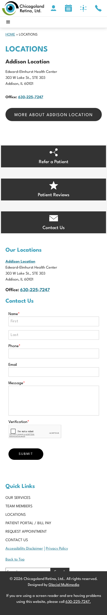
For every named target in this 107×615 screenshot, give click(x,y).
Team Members (18, 506)
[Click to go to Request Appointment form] (68, 8)
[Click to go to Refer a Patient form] (83, 8)
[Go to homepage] (23, 8)
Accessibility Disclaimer (24, 549)
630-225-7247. (78, 602)
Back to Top (15, 560)
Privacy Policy (57, 549)
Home (10, 34)
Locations (15, 515)
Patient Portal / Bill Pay (28, 523)
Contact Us (16, 540)
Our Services (17, 498)
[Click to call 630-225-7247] (98, 8)
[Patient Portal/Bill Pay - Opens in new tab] (53, 8)
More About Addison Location (53, 115)
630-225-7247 (30, 97)
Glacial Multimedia (64, 585)
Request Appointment (26, 532)
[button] (8, 22)
